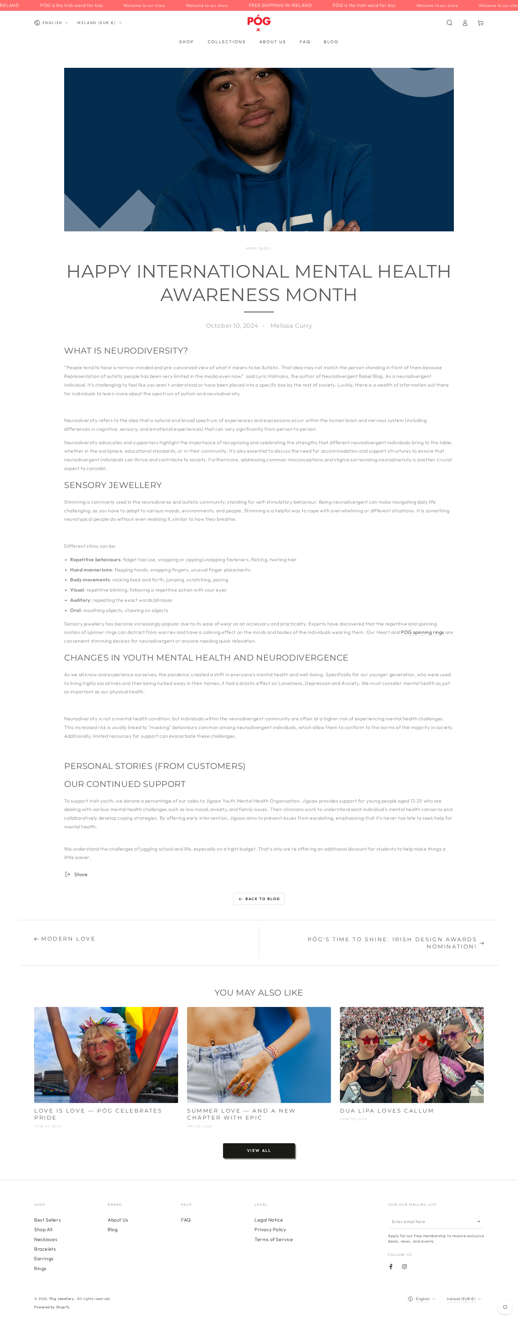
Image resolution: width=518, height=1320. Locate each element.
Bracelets (45, 1249)
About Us (118, 1220)
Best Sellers (47, 1220)
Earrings (44, 1258)
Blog (264, 248)
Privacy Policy (270, 1229)
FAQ (186, 1220)
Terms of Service (274, 1239)
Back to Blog (263, 899)
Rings (40, 1268)
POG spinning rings (422, 632)
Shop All (43, 1229)
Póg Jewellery (62, 1298)
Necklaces (45, 1239)
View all (259, 1150)
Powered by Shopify (52, 1307)
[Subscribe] (480, 1221)
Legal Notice (269, 1220)
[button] (449, 22)
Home (251, 248)
